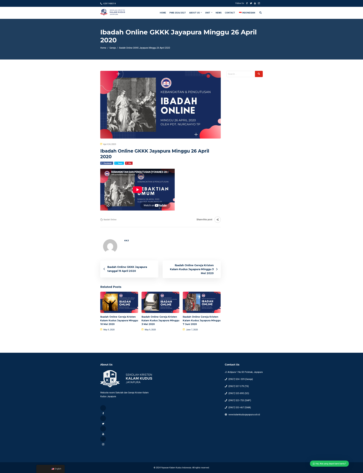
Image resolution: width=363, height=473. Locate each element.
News (218, 12)
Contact (230, 12)
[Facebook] (103, 408)
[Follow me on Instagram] (259, 3)
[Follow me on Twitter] (251, 3)
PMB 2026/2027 (177, 12)
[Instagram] (103, 439)
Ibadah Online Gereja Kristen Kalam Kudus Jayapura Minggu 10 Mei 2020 (119, 320)
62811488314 (109, 3)
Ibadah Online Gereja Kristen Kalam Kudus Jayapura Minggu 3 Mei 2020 (160, 320)
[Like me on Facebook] (247, 3)
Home (163, 12)
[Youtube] (103, 428)
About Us (194, 12)
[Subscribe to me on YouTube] (255, 3)
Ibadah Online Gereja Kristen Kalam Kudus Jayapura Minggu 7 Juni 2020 (202, 320)
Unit (207, 12)
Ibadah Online (110, 219)
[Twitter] (103, 418)
